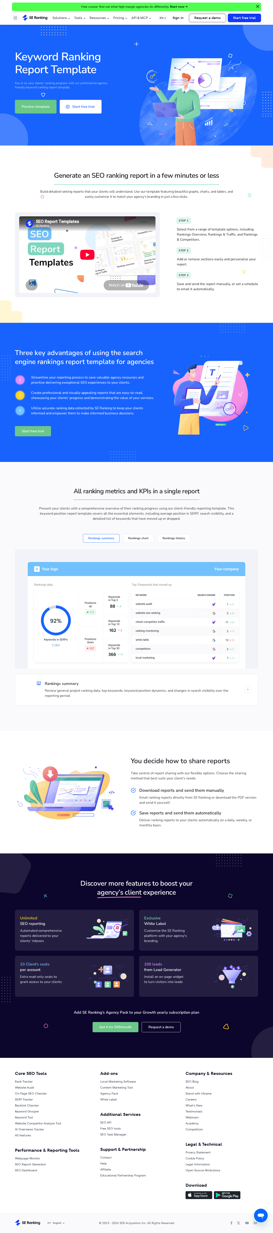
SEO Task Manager (113, 1134)
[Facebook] (231, 1223)
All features (23, 1135)
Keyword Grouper (27, 1111)
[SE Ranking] (34, 18)
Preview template (36, 106)
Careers (191, 1099)
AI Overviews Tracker (29, 1129)
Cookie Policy (195, 1158)
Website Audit (24, 1087)
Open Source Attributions (203, 1170)
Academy (192, 1123)
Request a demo (207, 17)
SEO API (105, 1122)
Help (103, 1163)
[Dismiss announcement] (257, 6)
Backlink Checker (27, 1105)
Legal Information (198, 1164)
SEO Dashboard (26, 1170)
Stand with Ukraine (199, 1093)
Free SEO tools (110, 1128)
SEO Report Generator (30, 1164)
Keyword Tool (24, 1117)
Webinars (192, 1117)
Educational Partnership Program (123, 1175)
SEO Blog (192, 1081)
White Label (108, 1099)
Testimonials (194, 1111)
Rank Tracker (24, 1081)
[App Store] (199, 1195)
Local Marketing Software (118, 1081)
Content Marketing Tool (116, 1087)
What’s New (194, 1105)
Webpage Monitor (27, 1158)
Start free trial (244, 17)
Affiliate (105, 1169)
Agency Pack (109, 1093)
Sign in (178, 17)
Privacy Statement (198, 1152)
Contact (106, 1157)
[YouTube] (247, 1223)
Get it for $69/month (115, 1027)
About (190, 1087)
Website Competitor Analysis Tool (38, 1123)
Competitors (194, 1129)
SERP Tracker (24, 1099)
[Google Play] (227, 1195)
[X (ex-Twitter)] (238, 1223)
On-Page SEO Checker (31, 1093)
